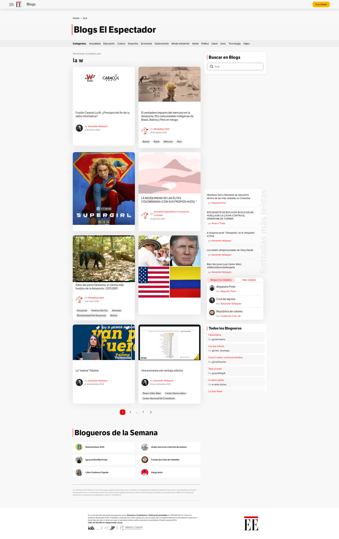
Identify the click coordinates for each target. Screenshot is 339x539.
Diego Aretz (157, 472)
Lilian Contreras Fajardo (96, 472)
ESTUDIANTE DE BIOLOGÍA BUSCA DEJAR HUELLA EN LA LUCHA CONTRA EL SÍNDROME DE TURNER (230, 215)
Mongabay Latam (162, 129)
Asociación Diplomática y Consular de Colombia (171, 213)
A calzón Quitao (219, 384)
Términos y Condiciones (137, 515)
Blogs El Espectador (115, 29)
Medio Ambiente (180, 43)
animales (116, 310)
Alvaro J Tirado (218, 223)
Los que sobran (216, 346)
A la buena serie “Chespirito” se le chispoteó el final (231, 234)
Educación (109, 43)
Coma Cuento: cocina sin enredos (225, 357)
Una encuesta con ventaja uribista (162, 370)
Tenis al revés (215, 368)
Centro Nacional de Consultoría (159, 398)
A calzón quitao (216, 380)
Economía (146, 43)
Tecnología (234, 43)
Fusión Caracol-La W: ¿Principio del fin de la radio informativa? (102, 114)
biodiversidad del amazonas (91, 315)
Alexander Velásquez (98, 126)
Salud (215, 43)
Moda (195, 43)
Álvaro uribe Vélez (152, 393)
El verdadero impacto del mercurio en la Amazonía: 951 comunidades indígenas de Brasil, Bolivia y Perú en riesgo (167, 116)
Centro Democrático (175, 393)
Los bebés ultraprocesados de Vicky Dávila (230, 250)
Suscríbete (321, 4)
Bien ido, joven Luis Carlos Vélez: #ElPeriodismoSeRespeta (224, 266)
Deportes (133, 43)
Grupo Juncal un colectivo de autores (169, 447)
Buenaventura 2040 (94, 447)
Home (76, 18)
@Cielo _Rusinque (221, 350)
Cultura (121, 43)
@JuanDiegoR (218, 373)
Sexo (223, 43)
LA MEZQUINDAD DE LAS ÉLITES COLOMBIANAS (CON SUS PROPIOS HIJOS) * (169, 199)
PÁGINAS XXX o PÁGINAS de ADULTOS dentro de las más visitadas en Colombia (228, 197)
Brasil (156, 141)
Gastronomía (162, 43)
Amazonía (82, 310)
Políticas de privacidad (157, 515)
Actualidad (94, 43)
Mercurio (168, 141)
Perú (179, 141)
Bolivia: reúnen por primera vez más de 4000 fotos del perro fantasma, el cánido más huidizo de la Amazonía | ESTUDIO (103, 285)
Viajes (246, 43)
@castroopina (218, 339)
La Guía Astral (215, 391)
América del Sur (99, 310)
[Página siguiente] (151, 412)
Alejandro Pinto (219, 203)
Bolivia (146, 141)
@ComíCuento (219, 362)
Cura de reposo (225, 299)
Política (205, 43)
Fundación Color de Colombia (231, 316)
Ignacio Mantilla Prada (96, 459)
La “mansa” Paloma (87, 370)
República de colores (229, 311)
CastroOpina (214, 335)
